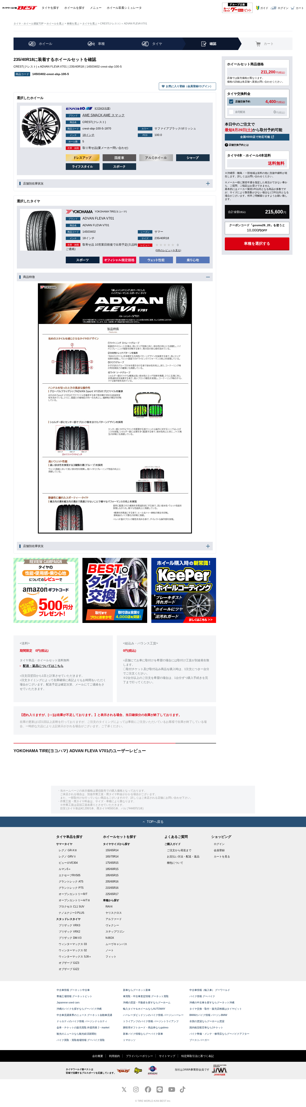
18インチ (82, 135)
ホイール (74, 7)
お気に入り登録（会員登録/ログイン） (189, 86)
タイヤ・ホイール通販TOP (29, 23)
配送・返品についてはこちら (43, 666)
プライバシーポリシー (139, 1056)
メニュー (96, 7)
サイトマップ (167, 1056)
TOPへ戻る (155, 821)
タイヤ (50, 7)
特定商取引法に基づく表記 (197, 1056)
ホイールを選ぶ (55, 23)
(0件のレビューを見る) (168, 250)
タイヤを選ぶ (89, 23)
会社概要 (97, 1056)
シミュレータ (124, 7)
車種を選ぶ (73, 23)
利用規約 (114, 1056)
